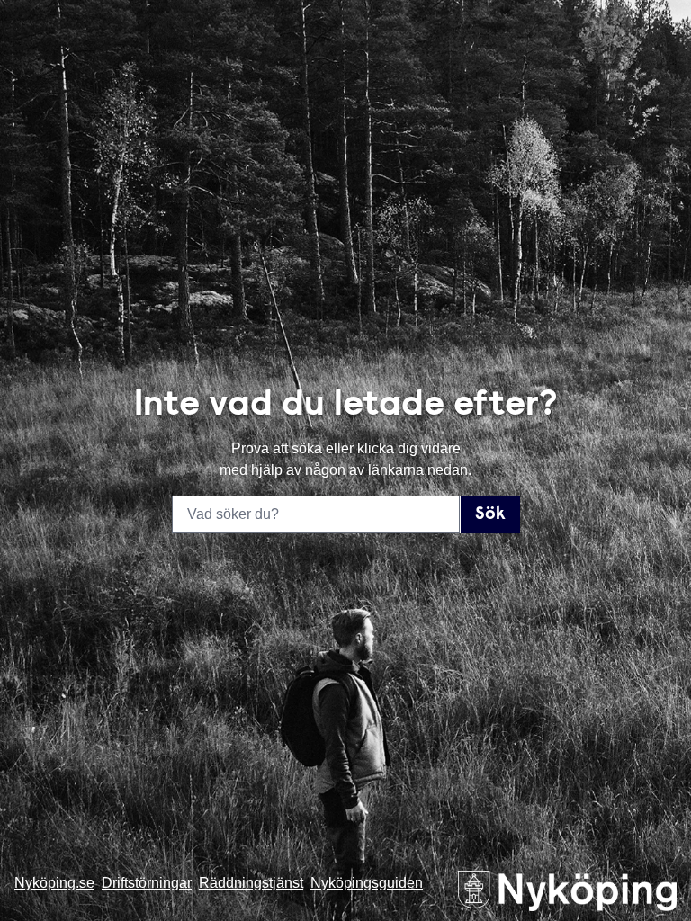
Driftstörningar (147, 882)
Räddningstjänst (251, 882)
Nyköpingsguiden (366, 882)
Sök (490, 514)
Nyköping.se (54, 882)
